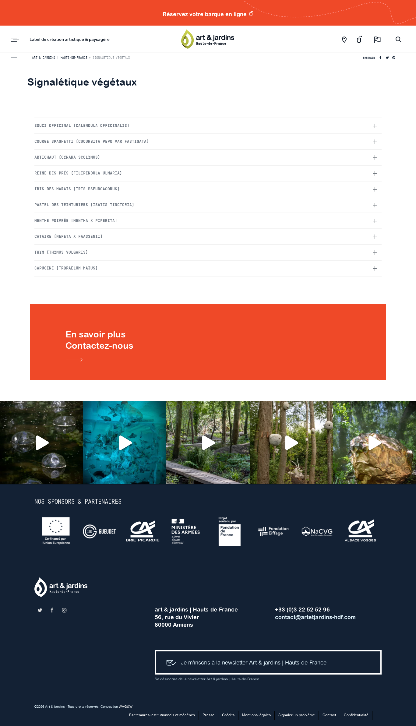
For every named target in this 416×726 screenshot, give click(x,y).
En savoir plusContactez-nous (99, 340)
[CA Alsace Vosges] (361, 531)
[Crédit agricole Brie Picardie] (143, 531)
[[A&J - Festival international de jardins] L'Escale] (41, 442)
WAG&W (125, 707)
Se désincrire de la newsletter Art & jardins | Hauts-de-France (207, 679)
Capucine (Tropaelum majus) (66, 268)
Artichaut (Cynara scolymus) (67, 157)
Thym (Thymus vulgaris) (61, 252)
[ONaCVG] (317, 531)
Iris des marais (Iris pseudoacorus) (77, 189)
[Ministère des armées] (187, 531)
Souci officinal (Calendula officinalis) (81, 126)
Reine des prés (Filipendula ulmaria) (78, 173)
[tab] (208, 125)
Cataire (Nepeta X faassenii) (68, 236)
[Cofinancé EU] (56, 531)
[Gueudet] (100, 531)
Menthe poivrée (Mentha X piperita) (75, 221)
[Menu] (15, 40)
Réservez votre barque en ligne (205, 14)
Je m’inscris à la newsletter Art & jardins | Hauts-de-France (253, 663)
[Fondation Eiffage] (274, 531)
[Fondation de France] (230, 531)
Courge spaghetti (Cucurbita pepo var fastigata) (91, 141)
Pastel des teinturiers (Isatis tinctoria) (84, 205)
